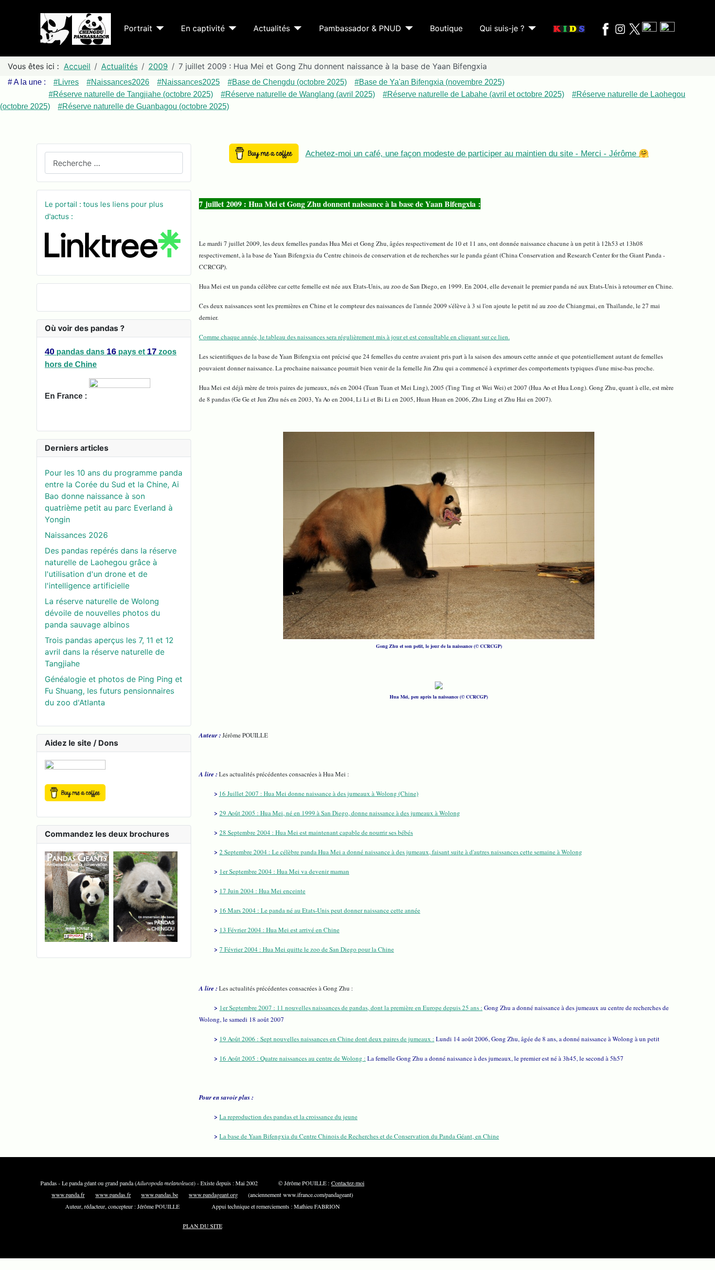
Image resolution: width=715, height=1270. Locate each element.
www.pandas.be (159, 1194)
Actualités (271, 28)
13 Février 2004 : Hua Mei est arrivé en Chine (279, 929)
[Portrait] (158, 28)
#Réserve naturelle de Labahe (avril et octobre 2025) (473, 94)
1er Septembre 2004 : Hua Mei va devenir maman (284, 871)
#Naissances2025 (188, 82)
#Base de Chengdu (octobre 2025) (287, 82)
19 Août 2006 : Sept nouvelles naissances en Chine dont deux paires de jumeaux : (326, 1038)
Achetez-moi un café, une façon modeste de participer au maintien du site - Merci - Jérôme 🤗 (477, 153)
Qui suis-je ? (502, 28)
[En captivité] (230, 28)
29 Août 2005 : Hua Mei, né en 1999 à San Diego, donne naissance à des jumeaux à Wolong (339, 813)
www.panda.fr (68, 1194)
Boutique (446, 28)
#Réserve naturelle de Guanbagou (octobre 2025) (143, 106)
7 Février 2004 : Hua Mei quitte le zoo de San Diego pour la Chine (306, 949)
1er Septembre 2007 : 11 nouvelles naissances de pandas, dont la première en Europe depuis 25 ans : (351, 1007)
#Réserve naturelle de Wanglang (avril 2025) (298, 94)
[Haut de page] (702, 1257)
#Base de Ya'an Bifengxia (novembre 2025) (429, 82)
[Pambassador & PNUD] (407, 28)
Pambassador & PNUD (360, 28)
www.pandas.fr (113, 1194)
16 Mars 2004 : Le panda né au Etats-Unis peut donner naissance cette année (319, 910)
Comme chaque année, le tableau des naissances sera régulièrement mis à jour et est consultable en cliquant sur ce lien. (354, 336)
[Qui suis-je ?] (530, 28)
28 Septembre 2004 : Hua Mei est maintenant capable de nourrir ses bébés (316, 832)
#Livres (66, 82)
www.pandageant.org (213, 1194)
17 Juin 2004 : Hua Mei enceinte (262, 890)
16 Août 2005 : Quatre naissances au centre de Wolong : (292, 1058)
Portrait (138, 28)
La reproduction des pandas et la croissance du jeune (288, 1116)
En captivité (203, 28)
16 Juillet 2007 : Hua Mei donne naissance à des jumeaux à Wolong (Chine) (318, 793)
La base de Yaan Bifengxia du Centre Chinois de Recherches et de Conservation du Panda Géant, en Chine (359, 1136)
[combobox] (114, 163)
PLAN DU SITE (202, 1226)
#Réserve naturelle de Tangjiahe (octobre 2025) (131, 94)
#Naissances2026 (118, 82)
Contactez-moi (347, 1183)
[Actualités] (296, 28)
